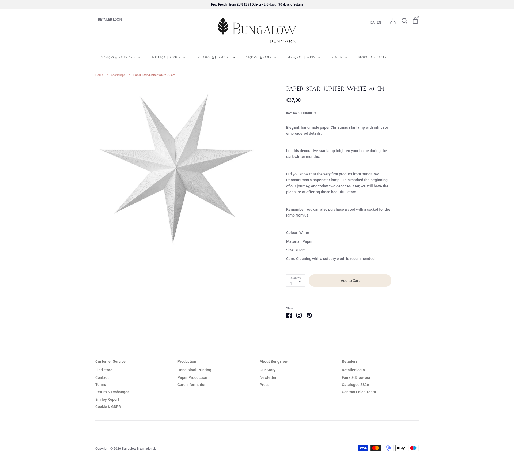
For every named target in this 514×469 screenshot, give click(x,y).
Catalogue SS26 (355, 385)
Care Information (191, 385)
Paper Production (192, 377)
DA (372, 22)
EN (379, 22)
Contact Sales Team (359, 392)
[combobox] (295, 280)
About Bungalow (274, 361)
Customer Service (110, 361)
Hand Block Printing (194, 370)
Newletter (268, 377)
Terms (100, 385)
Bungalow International (138, 449)
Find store (103, 370)
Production (186, 361)
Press (264, 385)
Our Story (267, 370)
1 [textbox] (291, 283)
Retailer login (353, 370)
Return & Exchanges (112, 392)
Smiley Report (107, 399)
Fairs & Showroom (357, 377)
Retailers (349, 361)
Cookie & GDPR (108, 406)
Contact (102, 377)
